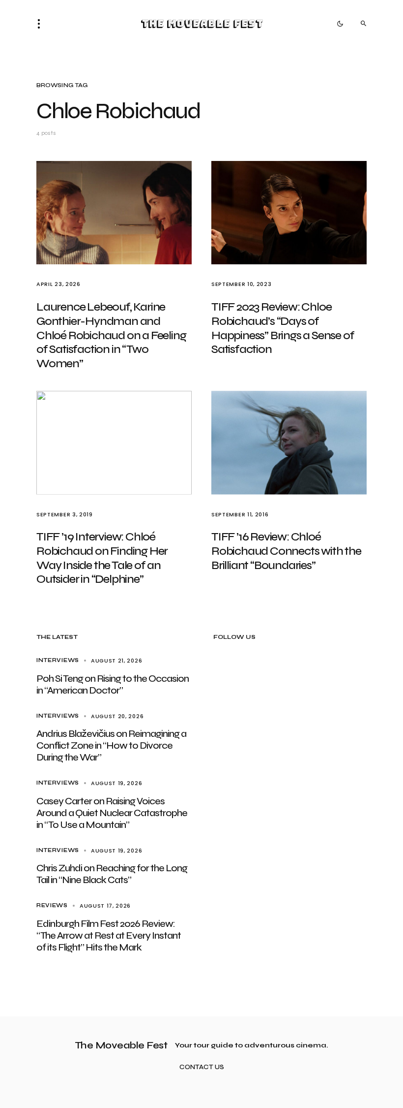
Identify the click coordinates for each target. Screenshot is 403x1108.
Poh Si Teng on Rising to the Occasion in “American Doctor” (112, 684)
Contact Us (201, 1067)
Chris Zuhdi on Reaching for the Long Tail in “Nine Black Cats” (111, 874)
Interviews (57, 660)
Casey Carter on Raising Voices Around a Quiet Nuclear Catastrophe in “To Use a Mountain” (111, 813)
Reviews (52, 905)
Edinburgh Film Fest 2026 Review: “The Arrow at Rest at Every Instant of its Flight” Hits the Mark (108, 935)
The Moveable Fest (202, 23)
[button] (41, 23)
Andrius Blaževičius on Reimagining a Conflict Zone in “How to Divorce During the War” (111, 745)
